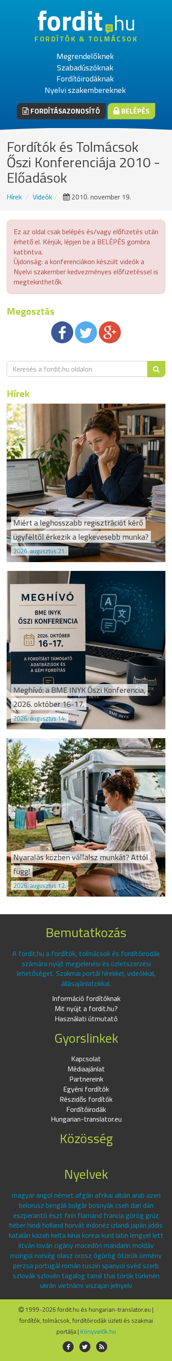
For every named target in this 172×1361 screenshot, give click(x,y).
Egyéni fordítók (86, 1089)
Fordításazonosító (64, 111)
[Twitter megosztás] (86, 332)
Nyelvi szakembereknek (85, 90)
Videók (42, 196)
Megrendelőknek (85, 56)
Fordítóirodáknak (85, 79)
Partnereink (86, 1079)
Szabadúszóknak (85, 68)
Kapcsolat (86, 1058)
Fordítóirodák (86, 1109)
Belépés (135, 111)
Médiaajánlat (86, 1068)
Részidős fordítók (86, 1099)
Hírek (14, 196)
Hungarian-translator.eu (86, 1119)
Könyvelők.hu (98, 1331)
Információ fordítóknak (86, 998)
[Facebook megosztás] (62, 332)
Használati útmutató (86, 1018)
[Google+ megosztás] (110, 332)
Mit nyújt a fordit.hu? (86, 1008)
